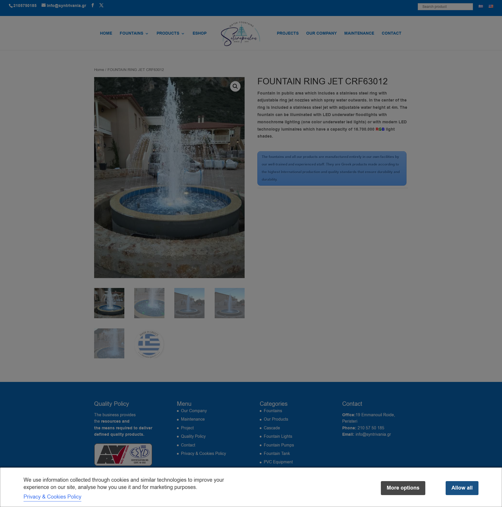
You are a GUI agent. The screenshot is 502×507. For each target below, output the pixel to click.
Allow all (462, 488)
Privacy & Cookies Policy (52, 496)
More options (403, 488)
